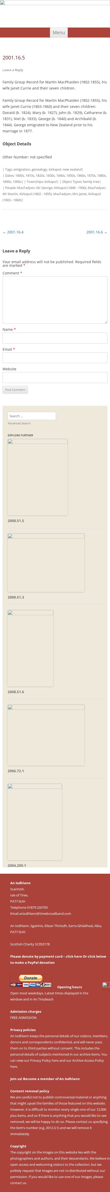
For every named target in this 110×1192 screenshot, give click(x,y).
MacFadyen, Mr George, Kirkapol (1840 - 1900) (51, 187)
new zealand (72, 169)
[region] (55, 14)
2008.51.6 (16, 691)
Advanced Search (19, 423)
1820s (40, 175)
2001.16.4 (13, 232)
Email (9, 349)
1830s (50, 175)
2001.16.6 (96, 232)
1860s (81, 175)
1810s (30, 175)
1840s (60, 175)
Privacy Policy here (44, 1060)
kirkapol (55, 169)
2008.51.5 (16, 520)
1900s (17, 181)
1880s (101, 175)
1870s (91, 175)
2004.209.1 (17, 865)
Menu (59, 32)
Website (9, 368)
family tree (91, 181)
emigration (22, 169)
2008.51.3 (16, 597)
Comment (12, 273)
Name (9, 329)
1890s (7, 181)
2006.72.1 (16, 770)
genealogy (39, 169)
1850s (71, 175)
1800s (19, 175)
